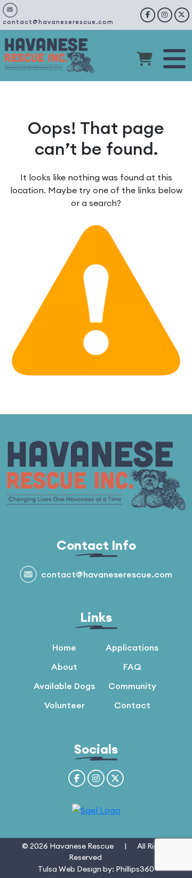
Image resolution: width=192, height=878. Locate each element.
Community (132, 686)
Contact (132, 705)
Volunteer (64, 705)
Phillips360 (135, 869)
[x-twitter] (181, 14)
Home (64, 647)
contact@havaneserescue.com (58, 22)
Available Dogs (64, 686)
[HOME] (49, 54)
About (64, 666)
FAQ (132, 666)
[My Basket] (144, 60)
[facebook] (147, 14)
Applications (132, 647)
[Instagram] (164, 14)
